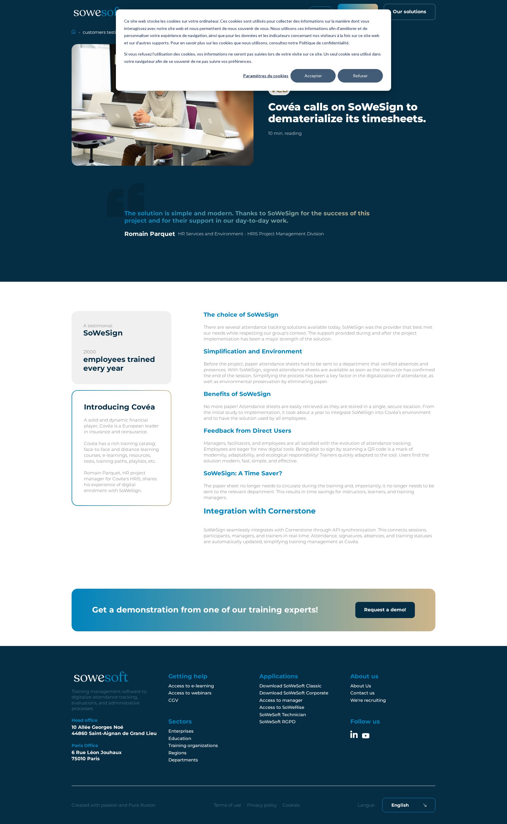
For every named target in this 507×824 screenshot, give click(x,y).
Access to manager (280, 700)
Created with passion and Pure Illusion (114, 805)
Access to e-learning (191, 686)
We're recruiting (368, 700)
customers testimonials (108, 32)
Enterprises (181, 731)
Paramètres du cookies (265, 75)
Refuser (360, 75)
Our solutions (409, 11)
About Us (360, 686)
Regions (177, 753)
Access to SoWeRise (281, 707)
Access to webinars (190, 693)
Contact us (362, 693)
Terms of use (227, 805)
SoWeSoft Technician (282, 714)
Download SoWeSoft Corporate (293, 693)
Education (179, 738)
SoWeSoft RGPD (277, 721)
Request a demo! (385, 609)
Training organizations (193, 745)
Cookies (291, 805)
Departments (183, 760)
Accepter (313, 75)
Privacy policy (262, 805)
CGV (173, 700)
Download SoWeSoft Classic (290, 686)
